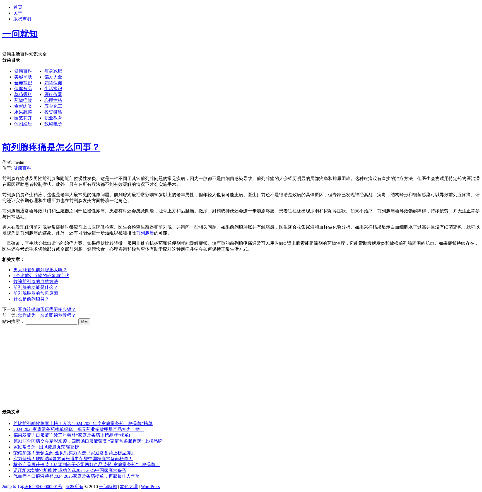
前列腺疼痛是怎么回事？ (51, 147)
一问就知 (108, 486)
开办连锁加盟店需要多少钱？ (47, 309)
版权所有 (74, 486)
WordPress (150, 486)
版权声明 (22, 18)
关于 (17, 13)
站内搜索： (13, 321)
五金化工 (53, 106)
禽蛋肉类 (23, 106)
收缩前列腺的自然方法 (35, 281)
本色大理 (129, 486)
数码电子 (53, 123)
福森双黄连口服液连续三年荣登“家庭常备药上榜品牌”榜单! (71, 435)
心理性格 (53, 100)
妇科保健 (53, 82)
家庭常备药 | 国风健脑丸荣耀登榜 (46, 447)
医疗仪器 (53, 94)
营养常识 (23, 82)
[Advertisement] (230, 96)
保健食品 (23, 88)
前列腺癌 (145, 233)
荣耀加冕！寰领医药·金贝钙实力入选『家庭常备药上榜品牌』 (74, 452)
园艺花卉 (23, 118)
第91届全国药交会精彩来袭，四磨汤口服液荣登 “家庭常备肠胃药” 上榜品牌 (87, 441)
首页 (17, 7)
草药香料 (23, 94)
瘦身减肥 (53, 71)
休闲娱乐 (23, 123)
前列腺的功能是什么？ (35, 287)
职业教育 (53, 118)
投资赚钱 (53, 112)
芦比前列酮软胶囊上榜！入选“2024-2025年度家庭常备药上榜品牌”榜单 (83, 423)
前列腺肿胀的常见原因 (35, 293)
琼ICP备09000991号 (43, 486)
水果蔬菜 (23, 112)
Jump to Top (13, 486)
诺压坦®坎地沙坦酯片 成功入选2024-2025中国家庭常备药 (69, 470)
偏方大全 (53, 77)
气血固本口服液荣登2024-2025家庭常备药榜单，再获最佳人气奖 (76, 476)
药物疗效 (23, 100)
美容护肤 (23, 77)
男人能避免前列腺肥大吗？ (40, 269)
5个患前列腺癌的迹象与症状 (41, 275)
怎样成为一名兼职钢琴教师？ (47, 315)
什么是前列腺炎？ (31, 299)
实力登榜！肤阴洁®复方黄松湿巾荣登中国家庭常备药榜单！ (73, 458)
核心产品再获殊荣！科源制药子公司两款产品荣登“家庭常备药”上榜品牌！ (86, 464)
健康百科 (23, 71)
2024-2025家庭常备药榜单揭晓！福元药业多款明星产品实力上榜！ (78, 429)
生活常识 (53, 88)
